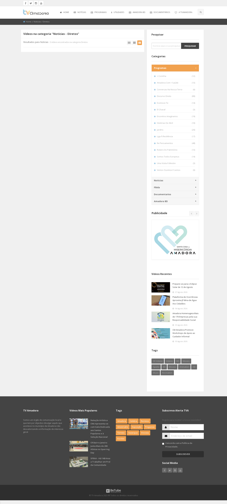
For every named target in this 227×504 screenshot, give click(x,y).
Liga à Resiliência (176, 136)
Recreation (167, 372)
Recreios (145, 421)
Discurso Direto (176, 96)
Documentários (162, 12)
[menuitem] (64, 12)
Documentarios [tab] (162, 194)
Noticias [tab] (158, 180)
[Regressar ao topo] (217, 485)
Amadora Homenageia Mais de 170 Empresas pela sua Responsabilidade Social (185, 316)
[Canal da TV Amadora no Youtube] (41, 3)
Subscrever (183, 454)
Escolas (120, 438)
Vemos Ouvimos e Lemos (176, 170)
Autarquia (133, 432)
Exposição (136, 426)
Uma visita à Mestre (176, 163)
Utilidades (119, 12)
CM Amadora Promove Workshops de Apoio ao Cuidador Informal (183, 333)
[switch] (163, 444)
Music (155, 372)
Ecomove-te (176, 103)
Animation (184, 366)
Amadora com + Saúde (176, 82)
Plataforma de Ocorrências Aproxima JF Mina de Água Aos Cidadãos (185, 300)
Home (66, 12)
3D (164, 366)
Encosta (145, 432)
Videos (169, 361)
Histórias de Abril (176, 123)
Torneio (121, 432)
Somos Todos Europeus (176, 156)
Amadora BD (139, 12)
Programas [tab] (160, 67)
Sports (156, 366)
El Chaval (176, 109)
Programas (101, 12)
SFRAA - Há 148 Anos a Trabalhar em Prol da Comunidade (100, 461)
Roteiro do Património (176, 149)
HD (177, 361)
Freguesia (149, 426)
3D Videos (157, 361)
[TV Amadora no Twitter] (30, 3)
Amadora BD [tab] (161, 201)
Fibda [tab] (157, 187)
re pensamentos (176, 143)
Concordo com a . (178, 445)
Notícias (82, 12)
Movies (186, 361)
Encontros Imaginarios (176, 116)
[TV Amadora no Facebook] (25, 3)
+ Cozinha (176, 76)
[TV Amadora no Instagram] (36, 3)
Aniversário (122, 426)
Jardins (176, 129)
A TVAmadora (185, 12)
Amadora (121, 421)
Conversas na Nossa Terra (176, 89)
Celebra (133, 421)
